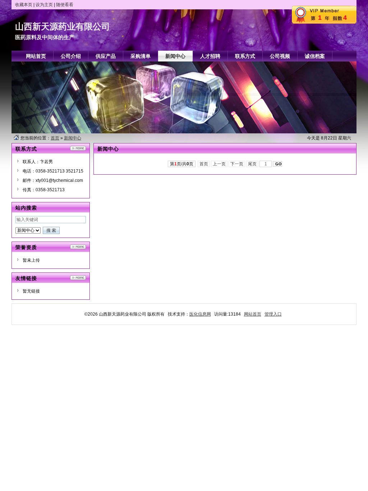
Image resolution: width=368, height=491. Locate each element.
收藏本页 (23, 4)
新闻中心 (72, 138)
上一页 (219, 163)
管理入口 (273, 314)
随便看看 (64, 4)
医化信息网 (200, 314)
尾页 (252, 163)
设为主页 (44, 4)
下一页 (236, 163)
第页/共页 (181, 163)
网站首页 (252, 314)
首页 (55, 138)
